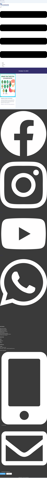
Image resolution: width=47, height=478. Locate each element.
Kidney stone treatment (3, 328)
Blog (0, 341)
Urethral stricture (2, 332)
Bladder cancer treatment (3, 329)
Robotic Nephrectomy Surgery (4, 333)
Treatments (1, 340)
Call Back (2, 473)
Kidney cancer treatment (3, 330)
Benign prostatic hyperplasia (3, 331)
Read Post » (8, 104)
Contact (3, 66)
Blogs (3, 65)
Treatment (3, 64)
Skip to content (2, 0)
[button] (23, 34)
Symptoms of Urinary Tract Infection (6, 98)
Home (3, 62)
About (3, 63)
